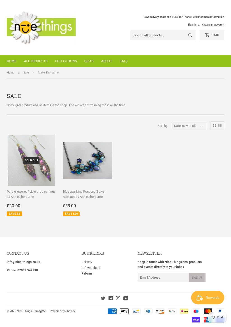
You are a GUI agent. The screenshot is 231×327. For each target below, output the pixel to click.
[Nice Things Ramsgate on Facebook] (110, 299)
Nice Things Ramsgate (31, 311)
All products (36, 61)
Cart (215, 35)
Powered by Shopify (62, 311)
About (106, 61)
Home (11, 61)
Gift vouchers (90, 268)
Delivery (86, 262)
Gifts (89, 61)
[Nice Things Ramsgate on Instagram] (118, 299)
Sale (124, 61)
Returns (86, 273)
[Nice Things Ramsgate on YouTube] (125, 299)
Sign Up (197, 277)
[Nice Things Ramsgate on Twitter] (103, 299)
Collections (66, 61)
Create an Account (213, 24)
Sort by (163, 126)
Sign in (192, 24)
